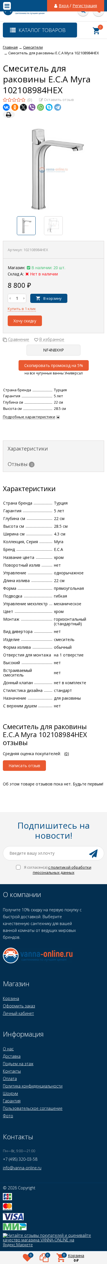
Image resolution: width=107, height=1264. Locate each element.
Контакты (12, 1071)
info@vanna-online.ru (22, 1167)
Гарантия (12, 1101)
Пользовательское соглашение (32, 1108)
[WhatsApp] (40, 107)
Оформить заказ (19, 1006)
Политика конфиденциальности (32, 1086)
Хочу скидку (24, 321)
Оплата (10, 1078)
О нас (8, 1048)
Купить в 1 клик (22, 308)
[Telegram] (57, 107)
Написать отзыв (24, 765)
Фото (8, 1115)
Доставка (12, 1056)
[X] (23, 107)
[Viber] (32, 107)
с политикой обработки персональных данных (62, 870)
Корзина (11, 998)
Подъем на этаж (18, 1063)
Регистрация (84, 5)
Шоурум (10, 1093)
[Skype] (49, 107)
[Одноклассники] (14, 107)
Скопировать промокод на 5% (53, 365)
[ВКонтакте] (6, 107)
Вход (63, 5)
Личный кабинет (18, 1013)
